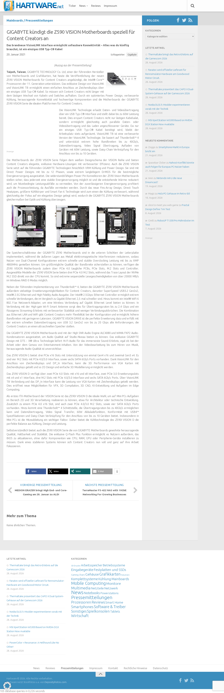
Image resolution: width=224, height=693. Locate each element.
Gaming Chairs (78, 575)
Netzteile (97, 588)
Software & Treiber (110, 607)
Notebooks (92, 593)
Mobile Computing (88, 583)
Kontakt (113, 668)
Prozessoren (81, 602)
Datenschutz (160, 668)
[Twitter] (184, 20)
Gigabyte (132, 54)
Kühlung (104, 579)
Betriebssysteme (114, 565)
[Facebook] (177, 20)
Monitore (113, 583)
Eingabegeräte (82, 570)
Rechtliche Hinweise (135, 668)
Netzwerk (111, 588)
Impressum (110, 5)
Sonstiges (79, 611)
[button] (36, 471)
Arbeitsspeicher (91, 565)
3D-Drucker (76, 566)
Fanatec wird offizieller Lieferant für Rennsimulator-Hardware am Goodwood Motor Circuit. (167, 73)
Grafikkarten (110, 574)
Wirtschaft (80, 616)
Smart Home (114, 602)
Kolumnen (125, 575)
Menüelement (34, 6)
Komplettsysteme (84, 579)
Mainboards (15, 20)
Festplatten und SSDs (110, 570)
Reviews (96, 5)
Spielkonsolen (98, 611)
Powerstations (109, 593)
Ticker (72, 5)
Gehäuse (92, 574)
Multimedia (81, 588)
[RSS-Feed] (190, 20)
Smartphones (82, 607)
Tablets (115, 611)
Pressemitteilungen (39, 20)
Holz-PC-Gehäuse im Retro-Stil (174, 193)
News (82, 5)
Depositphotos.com (55, 682)
